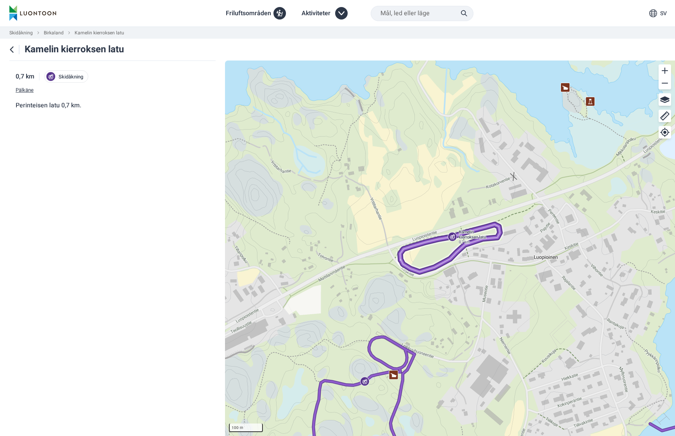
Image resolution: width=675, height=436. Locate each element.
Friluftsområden (248, 13)
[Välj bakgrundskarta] (665, 99)
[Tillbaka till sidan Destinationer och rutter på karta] (12, 49)
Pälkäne (25, 90)
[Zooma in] (665, 70)
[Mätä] (665, 116)
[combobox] (422, 13)
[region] (450, 248)
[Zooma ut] (665, 83)
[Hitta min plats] (665, 132)
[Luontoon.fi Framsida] (32, 13)
